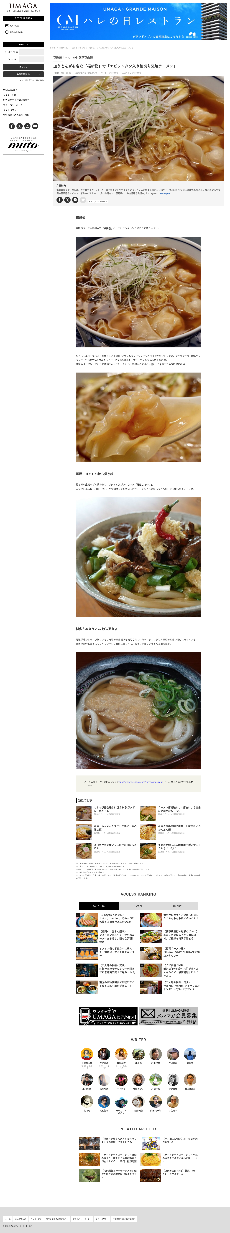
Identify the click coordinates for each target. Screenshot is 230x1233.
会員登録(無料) (23, 74)
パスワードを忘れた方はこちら (31, 80)
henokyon (164, 193)
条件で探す (15, 25)
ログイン (23, 66)
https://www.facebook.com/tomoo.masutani (140, 781)
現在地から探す (17, 32)
